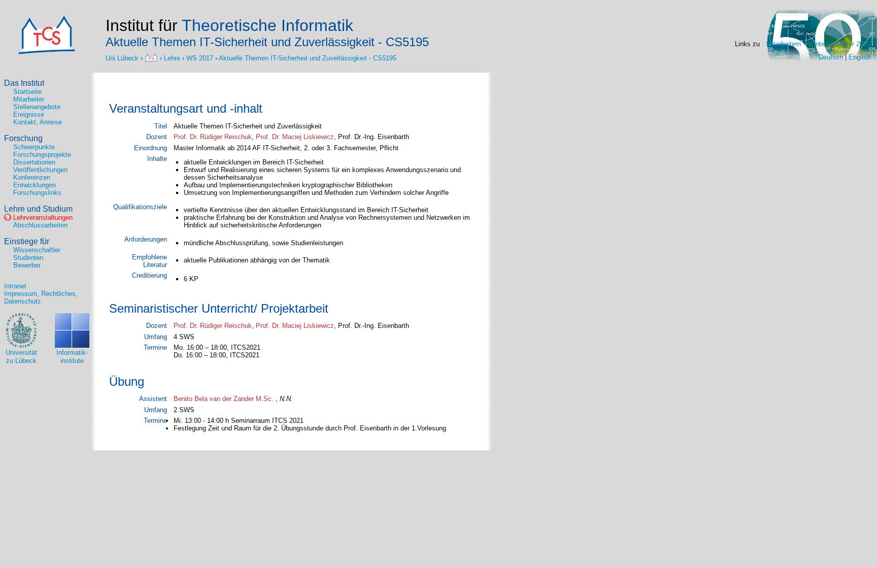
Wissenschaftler (36, 250)
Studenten (28, 257)
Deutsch (831, 57)
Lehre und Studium (38, 209)
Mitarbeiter (28, 99)
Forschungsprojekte (42, 154)
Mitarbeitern (783, 44)
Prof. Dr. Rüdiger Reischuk (213, 137)
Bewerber (27, 265)
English (859, 57)
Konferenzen (31, 177)
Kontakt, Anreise (37, 122)
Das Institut (24, 83)
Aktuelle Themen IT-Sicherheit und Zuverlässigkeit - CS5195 (307, 57)
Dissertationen (34, 162)
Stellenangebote (36, 107)
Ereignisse (28, 114)
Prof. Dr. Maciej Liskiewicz (295, 137)
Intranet (15, 286)
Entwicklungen (34, 185)
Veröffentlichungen (40, 170)
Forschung (23, 138)
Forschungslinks (37, 192)
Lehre (172, 57)
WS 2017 (199, 57)
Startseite (27, 91)
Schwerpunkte (34, 147)
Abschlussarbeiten (40, 225)
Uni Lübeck (123, 57)
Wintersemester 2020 (839, 44)
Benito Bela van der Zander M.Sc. (224, 399)
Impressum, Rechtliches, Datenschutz (41, 297)
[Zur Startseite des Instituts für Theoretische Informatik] (46, 52)
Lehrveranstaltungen (43, 217)
